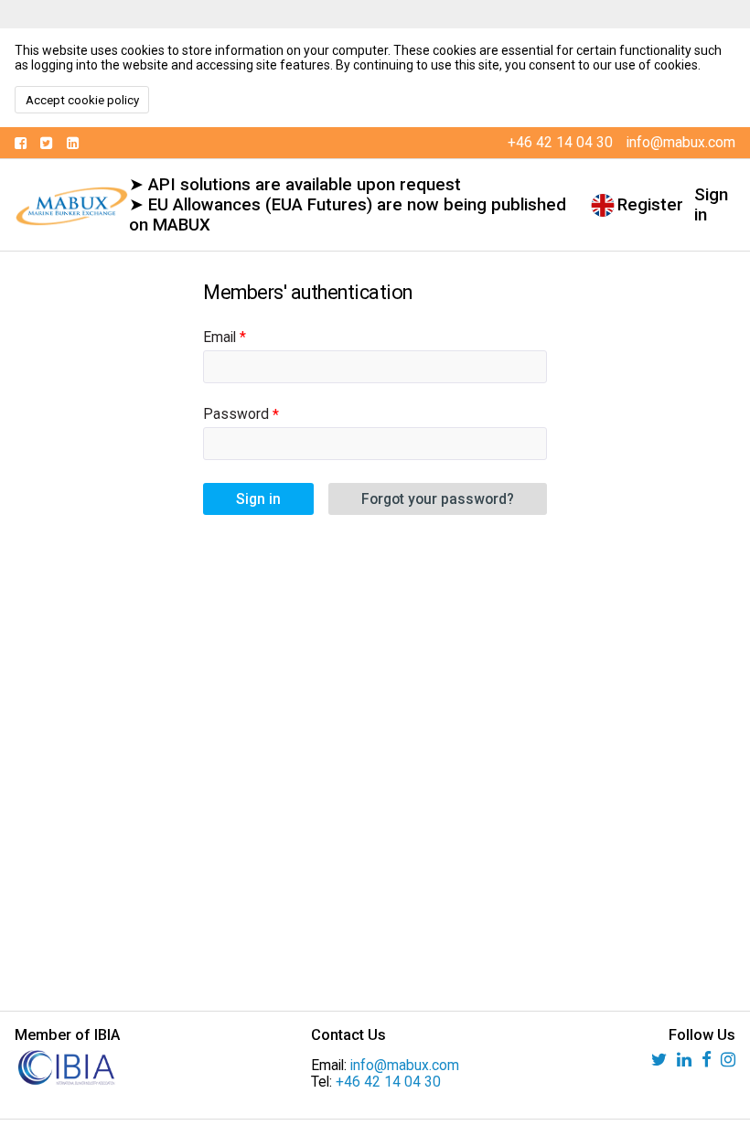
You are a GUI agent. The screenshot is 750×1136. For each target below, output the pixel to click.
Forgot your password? (437, 499)
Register (650, 205)
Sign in (711, 205)
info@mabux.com (404, 1065)
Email (219, 337)
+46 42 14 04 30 (388, 1082)
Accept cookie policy (82, 100)
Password (236, 414)
